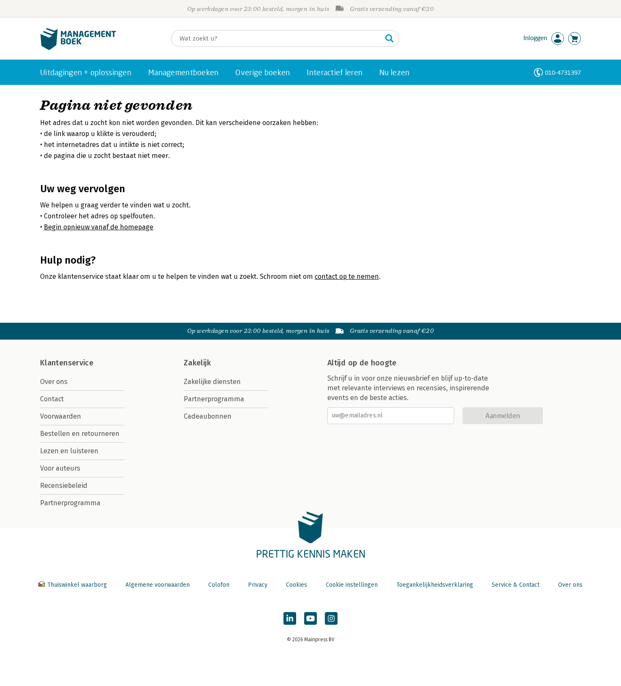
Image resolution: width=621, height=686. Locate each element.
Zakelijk (197, 363)
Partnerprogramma (70, 503)
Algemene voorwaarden (157, 584)
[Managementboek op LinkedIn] (289, 618)
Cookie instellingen (352, 584)
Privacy (257, 584)
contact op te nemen (347, 276)
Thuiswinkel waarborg (77, 584)
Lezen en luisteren (69, 451)
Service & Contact (515, 584)
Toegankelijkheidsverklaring (434, 584)
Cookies (296, 584)
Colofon (218, 584)
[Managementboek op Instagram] (331, 618)
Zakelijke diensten (212, 382)
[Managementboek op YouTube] (310, 618)
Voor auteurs (60, 468)
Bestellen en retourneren (80, 434)
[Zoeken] (389, 38)
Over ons (54, 382)
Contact (52, 399)
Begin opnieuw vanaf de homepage (98, 227)
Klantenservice (66, 363)
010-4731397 (563, 72)
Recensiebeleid (63, 486)
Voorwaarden (60, 416)
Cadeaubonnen (208, 416)
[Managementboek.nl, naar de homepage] (78, 48)
